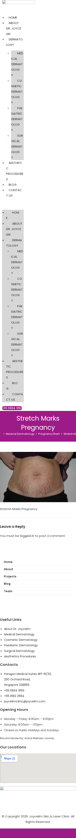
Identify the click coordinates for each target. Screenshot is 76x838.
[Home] (1, 434)
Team (8, 591)
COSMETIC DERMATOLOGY (17, 92)
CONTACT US (14, 397)
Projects (10, 576)
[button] (13, 204)
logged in (27, 536)
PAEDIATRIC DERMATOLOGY (17, 119)
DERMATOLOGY (14, 243)
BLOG (13, 184)
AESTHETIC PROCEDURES (14, 369)
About (8, 569)
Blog (7, 584)
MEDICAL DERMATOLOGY (17, 64)
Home (8, 562)
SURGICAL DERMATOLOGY (17, 146)
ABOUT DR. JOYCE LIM (13, 28)
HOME (13, 17)
